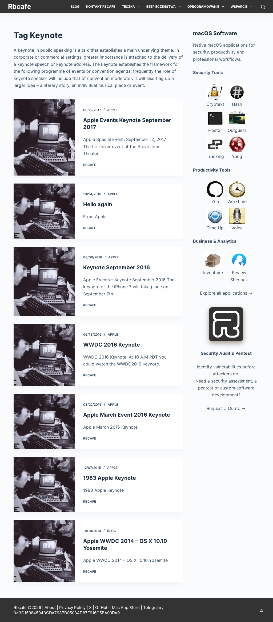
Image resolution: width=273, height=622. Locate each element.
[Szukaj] (263, 7)
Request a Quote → (226, 408)
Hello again (97, 204)
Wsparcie (239, 7)
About (50, 607)
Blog (75, 7)
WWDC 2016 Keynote (111, 345)
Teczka (128, 7)
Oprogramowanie (203, 7)
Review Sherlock (239, 276)
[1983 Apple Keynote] (44, 484)
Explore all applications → (226, 293)
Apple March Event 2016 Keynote (126, 415)
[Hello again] (44, 211)
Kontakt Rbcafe (100, 7)
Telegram (152, 607)
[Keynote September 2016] (44, 281)
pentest (205, 388)
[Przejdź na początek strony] (261, 610)
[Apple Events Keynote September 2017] (44, 137)
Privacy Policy (72, 607)
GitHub (102, 607)
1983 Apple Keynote (109, 478)
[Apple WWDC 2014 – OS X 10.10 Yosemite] (44, 551)
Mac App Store (126, 607)
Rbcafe (19, 6)
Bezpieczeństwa (161, 7)
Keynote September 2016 (116, 267)
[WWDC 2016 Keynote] (44, 355)
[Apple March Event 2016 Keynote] (44, 421)
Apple (112, 110)
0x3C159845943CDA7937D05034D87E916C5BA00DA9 (67, 612)
